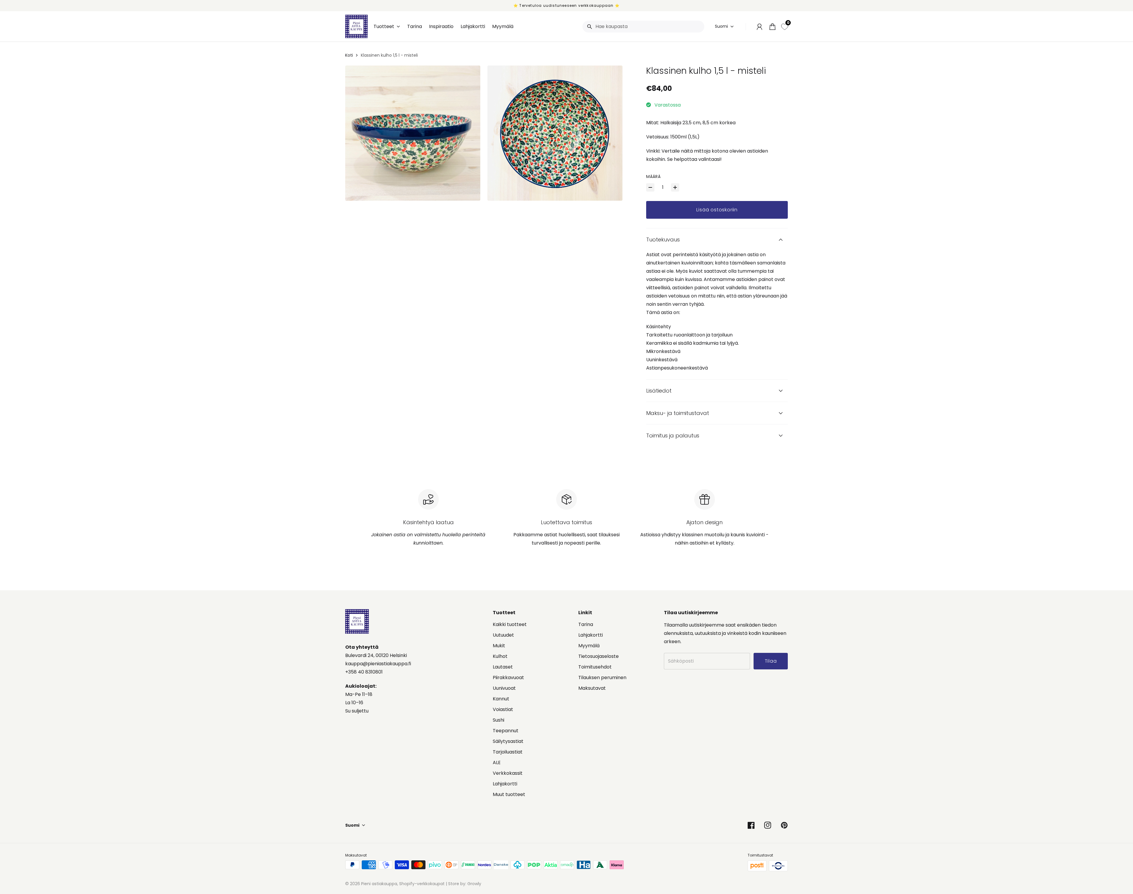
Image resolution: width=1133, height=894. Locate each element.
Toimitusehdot (595, 666)
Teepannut (505, 730)
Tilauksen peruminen (602, 677)
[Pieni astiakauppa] (356, 26)
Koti (349, 55)
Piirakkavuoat (508, 677)
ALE (497, 762)
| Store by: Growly (463, 884)
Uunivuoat (504, 688)
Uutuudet (503, 635)
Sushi (498, 720)
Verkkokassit (508, 773)
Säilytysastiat (508, 741)
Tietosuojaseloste (598, 656)
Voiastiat (503, 709)
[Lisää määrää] (675, 187)
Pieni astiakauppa (379, 884)
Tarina (585, 624)
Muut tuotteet (509, 794)
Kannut (501, 698)
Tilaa (1087, 862)
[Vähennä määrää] (650, 187)
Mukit (499, 645)
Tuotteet (384, 26)
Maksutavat (592, 688)
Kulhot (500, 656)
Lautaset (503, 666)
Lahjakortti (505, 783)
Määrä (653, 176)
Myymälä (589, 645)
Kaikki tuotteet (510, 624)
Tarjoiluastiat (508, 751)
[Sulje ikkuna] (1115, 808)
